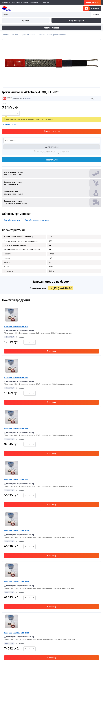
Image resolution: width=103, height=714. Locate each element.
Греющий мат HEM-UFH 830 (16, 480)
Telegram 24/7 (51, 160)
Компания (34, 2)
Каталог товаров (51, 28)
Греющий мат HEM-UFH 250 (16, 377)
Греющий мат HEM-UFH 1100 (16, 582)
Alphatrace (18, 98)
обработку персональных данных (51, 153)
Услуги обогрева (76, 20)
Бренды (25, 20)
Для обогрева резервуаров (37, 220)
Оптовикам (44, 2)
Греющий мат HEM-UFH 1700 (16, 633)
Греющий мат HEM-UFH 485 (16, 429)
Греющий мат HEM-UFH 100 (16, 326)
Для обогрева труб (11, 220)
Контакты (6, 2)
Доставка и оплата (20, 2)
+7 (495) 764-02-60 (92, 2)
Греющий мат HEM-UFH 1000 (16, 531)
